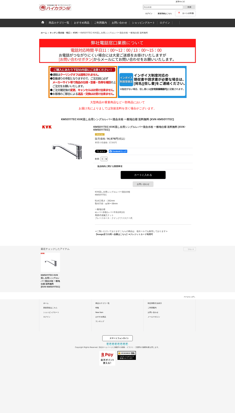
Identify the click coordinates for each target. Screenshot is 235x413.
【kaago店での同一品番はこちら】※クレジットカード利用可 (124, 234)
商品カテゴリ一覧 (102, 303)
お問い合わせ (143, 184)
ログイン (148, 13)
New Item (99, 312)
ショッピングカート (51, 312)
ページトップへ (189, 297)
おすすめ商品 (100, 317)
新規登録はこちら (165, 13)
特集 (97, 308)
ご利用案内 (152, 308)
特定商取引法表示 (155, 303)
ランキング (99, 321)
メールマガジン (154, 317)
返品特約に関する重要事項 (109, 166)
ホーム (46, 303)
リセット (191, 249)
